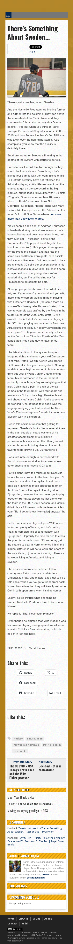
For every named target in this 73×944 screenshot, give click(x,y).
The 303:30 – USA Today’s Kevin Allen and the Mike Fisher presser (21, 772)
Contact (12, 923)
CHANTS (23, 918)
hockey (18, 738)
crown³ (45, 874)
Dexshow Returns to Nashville (50, 768)
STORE (36, 918)
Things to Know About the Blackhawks (30, 804)
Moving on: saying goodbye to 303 (27, 810)
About (48, 918)
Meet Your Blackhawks (20, 797)
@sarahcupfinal (36, 877)
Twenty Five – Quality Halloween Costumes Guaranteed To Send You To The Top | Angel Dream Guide (36, 841)
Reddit (25, 923)
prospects (20, 751)
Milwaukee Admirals (26, 745)
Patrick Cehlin (52, 745)
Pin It (32, 52)
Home (11, 918)
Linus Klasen (35, 738)
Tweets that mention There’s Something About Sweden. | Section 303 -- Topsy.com (34, 830)
